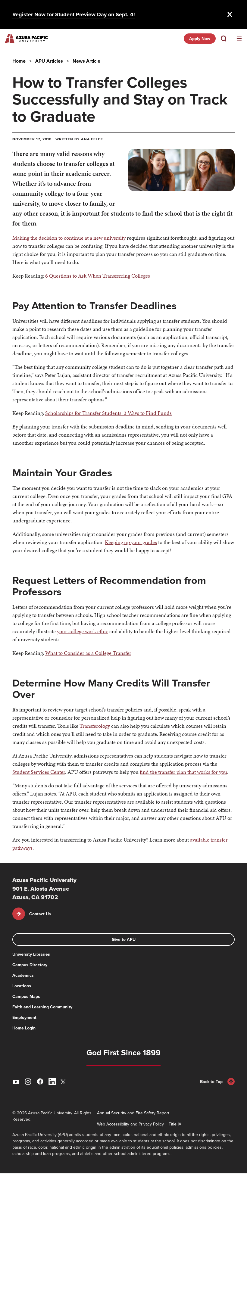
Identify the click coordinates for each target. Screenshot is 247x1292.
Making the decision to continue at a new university (69, 237)
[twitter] (64, 1081)
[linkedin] (52, 1081)
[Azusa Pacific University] (26, 38)
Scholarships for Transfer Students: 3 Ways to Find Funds (108, 413)
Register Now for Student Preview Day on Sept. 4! (73, 14)
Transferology (95, 726)
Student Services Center (38, 772)
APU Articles (49, 61)
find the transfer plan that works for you (183, 772)
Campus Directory (29, 965)
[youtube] (16, 1081)
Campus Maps (26, 996)
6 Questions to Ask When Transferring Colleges (97, 275)
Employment (24, 1017)
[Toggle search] (223, 39)
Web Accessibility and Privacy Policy (130, 1124)
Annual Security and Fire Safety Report (133, 1113)
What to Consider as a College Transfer (88, 653)
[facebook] (40, 1081)
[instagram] (28, 1081)
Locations (21, 986)
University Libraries (31, 954)
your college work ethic (82, 631)
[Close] (230, 14)
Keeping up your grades (131, 542)
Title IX (175, 1124)
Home (19, 61)
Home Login (24, 1028)
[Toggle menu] (239, 39)
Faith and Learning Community (42, 1007)
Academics (23, 975)
